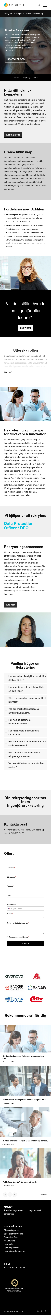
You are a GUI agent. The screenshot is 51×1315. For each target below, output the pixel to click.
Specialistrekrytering (13, 1229)
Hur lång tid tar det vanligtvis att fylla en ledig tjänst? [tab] (26, 684)
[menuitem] (38, 5)
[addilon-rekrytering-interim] (21, 5)
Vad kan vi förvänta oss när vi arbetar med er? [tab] (26, 760)
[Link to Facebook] (41, 1306)
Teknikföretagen (11, 460)
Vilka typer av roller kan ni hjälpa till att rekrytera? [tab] (27, 695)
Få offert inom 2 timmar (15, 1263)
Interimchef (9, 1239)
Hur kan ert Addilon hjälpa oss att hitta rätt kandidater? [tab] (27, 673)
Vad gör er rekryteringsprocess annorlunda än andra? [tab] (23, 706)
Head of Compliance (25, 523)
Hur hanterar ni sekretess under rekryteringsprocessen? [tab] (24, 749)
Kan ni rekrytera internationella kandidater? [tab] (23, 728)
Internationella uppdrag (14, 1246)
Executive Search (12, 1232)
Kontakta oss (16, 59)
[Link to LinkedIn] (38, 1306)
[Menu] (43, 5)
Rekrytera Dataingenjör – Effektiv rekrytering (23, 13)
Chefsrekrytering (11, 1225)
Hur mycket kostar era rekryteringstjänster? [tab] (19, 717)
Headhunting (9, 1236)
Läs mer (8, 371)
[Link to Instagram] (45, 1306)
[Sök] (38, 5)
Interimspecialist (11, 1243)
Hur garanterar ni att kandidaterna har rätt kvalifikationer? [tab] (27, 739)
